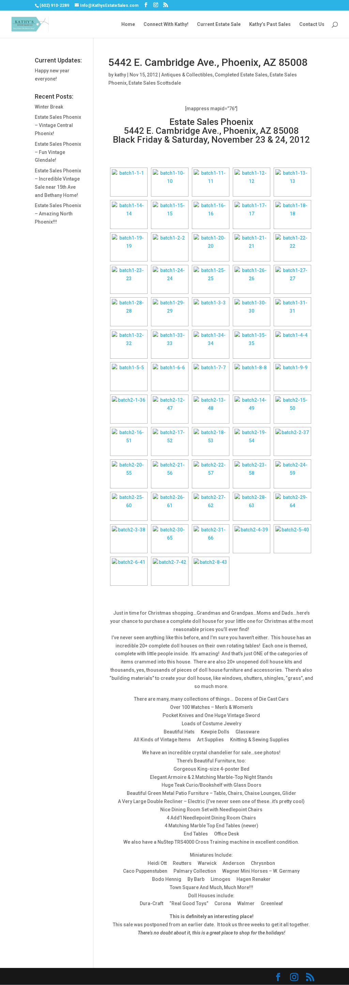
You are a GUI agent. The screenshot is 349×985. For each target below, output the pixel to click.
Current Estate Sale (219, 24)
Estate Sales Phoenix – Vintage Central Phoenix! (58, 125)
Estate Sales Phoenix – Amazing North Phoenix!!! (58, 214)
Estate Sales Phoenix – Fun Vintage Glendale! (58, 152)
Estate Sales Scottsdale (154, 83)
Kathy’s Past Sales (270, 24)
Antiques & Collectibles (187, 74)
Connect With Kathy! (165, 24)
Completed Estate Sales (241, 74)
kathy (120, 74)
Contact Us (311, 24)
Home (128, 24)
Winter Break (49, 107)
